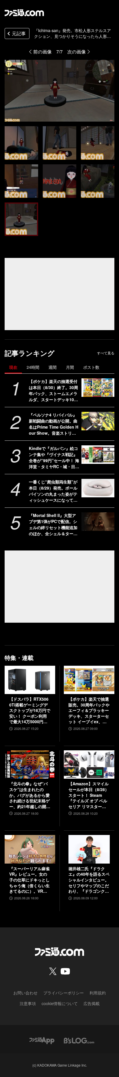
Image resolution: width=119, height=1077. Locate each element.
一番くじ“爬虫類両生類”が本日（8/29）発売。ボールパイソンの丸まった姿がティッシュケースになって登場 (53, 491)
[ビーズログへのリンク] (79, 1040)
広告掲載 (91, 1003)
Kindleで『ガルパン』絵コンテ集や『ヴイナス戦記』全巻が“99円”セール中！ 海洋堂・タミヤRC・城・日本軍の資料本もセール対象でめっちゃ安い (54, 457)
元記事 (19, 33)
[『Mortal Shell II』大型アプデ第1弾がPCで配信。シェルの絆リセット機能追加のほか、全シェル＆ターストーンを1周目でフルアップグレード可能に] (97, 521)
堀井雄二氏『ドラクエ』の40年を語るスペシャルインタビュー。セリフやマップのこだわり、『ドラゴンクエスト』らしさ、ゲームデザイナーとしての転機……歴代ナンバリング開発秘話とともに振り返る (88, 880)
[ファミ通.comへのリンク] (24, 12)
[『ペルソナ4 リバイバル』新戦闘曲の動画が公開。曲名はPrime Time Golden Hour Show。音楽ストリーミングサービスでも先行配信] (97, 421)
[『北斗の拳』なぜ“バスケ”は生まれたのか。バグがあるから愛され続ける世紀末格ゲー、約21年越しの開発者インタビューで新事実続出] (30, 764)
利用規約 (98, 993)
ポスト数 (91, 367)
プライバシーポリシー (63, 993)
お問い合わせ (25, 993)
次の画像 (76, 51)
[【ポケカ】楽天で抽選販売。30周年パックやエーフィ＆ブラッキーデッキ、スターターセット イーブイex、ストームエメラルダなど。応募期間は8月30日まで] (89, 680)
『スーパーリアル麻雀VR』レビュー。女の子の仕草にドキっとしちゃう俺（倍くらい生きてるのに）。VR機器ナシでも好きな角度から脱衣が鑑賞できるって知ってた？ (29, 880)
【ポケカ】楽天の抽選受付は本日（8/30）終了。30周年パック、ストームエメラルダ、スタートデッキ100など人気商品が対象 (53, 390)
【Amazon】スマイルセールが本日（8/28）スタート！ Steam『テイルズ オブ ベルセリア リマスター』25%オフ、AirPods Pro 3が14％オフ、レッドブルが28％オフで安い (89, 795)
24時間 (33, 367)
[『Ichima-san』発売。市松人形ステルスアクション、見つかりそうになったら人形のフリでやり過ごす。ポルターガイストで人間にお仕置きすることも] (21, 143)
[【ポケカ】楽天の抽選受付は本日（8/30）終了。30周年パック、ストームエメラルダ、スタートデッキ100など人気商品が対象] (97, 387)
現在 (13, 367)
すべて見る (105, 353)
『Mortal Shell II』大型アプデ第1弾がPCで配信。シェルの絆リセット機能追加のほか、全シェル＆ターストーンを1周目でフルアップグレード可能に (53, 524)
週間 (53, 367)
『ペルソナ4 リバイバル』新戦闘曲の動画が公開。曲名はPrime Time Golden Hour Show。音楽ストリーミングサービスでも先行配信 (53, 424)
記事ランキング (30, 353)
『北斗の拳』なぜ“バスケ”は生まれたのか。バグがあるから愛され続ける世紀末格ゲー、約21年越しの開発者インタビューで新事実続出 (29, 795)
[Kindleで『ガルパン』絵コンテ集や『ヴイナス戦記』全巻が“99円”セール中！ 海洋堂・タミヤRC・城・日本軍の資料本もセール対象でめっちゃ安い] (97, 454)
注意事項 (28, 1003)
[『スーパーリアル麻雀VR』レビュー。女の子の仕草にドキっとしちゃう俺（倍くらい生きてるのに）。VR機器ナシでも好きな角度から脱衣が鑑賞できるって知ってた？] (30, 849)
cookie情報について (60, 1003)
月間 (70, 367)
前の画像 (42, 51)
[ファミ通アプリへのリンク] (41, 1040)
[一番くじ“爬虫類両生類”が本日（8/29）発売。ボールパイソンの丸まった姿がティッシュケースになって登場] (97, 488)
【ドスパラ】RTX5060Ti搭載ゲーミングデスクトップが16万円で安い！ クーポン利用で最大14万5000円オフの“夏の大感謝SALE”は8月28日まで (29, 710)
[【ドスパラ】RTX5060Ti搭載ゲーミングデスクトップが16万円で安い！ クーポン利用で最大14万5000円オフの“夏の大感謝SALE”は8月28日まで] (30, 680)
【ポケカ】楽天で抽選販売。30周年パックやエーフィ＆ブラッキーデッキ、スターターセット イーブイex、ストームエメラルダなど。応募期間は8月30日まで (88, 710)
